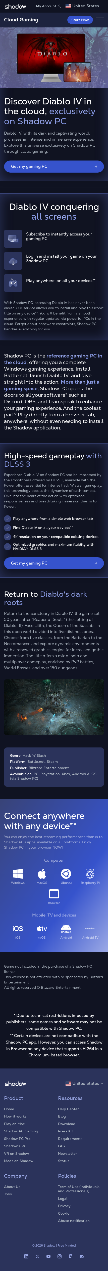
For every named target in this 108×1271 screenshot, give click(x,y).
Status (63, 1161)
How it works (15, 1116)
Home (9, 1109)
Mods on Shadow (18, 1161)
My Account (46, 6)
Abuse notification (74, 1220)
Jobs (8, 1194)
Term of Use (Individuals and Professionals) (78, 1189)
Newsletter (67, 1153)
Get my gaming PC (29, 166)
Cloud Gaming (21, 19)
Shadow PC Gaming (21, 1131)
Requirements (70, 1138)
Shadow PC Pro (17, 1138)
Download (66, 1124)
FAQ (61, 1146)
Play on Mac (14, 1124)
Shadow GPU (15, 1146)
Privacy (64, 1206)
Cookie (63, 1213)
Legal (62, 1198)
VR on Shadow (16, 1153)
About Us (12, 1186)
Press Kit (65, 1131)
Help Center (68, 1109)
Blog (62, 1116)
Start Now (80, 20)
